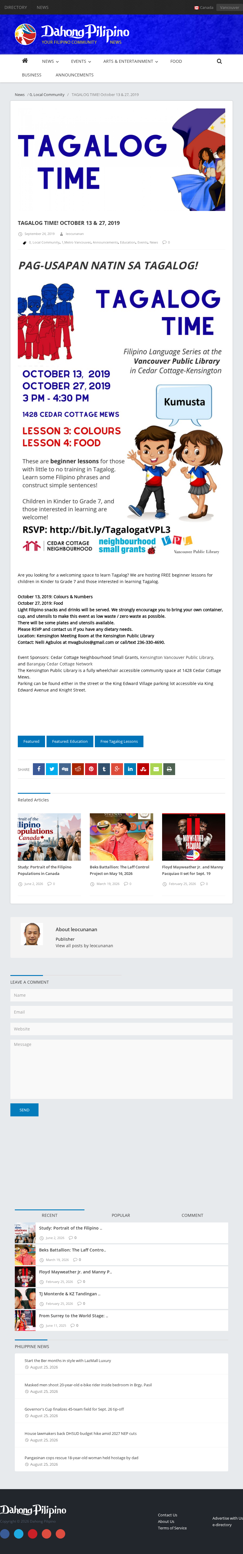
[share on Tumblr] (104, 769)
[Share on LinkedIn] (130, 769)
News (43, 7)
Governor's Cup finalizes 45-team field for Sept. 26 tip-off (74, 1409)
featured (31, 741)
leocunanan (75, 233)
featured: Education (70, 741)
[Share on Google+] (117, 769)
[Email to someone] (156, 769)
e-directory (222, 1524)
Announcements (105, 242)
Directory (15, 7)
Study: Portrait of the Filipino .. (70, 1228)
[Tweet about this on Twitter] (52, 769)
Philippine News (32, 1346)
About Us (166, 1521)
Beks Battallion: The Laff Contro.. (72, 1250)
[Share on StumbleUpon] (143, 769)
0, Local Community (47, 94)
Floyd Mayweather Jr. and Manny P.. (75, 1272)
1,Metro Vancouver (76, 242)
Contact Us (167, 1515)
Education (127, 242)
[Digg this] (65, 769)
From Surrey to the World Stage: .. (73, 1315)
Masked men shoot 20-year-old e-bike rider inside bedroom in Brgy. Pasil (88, 1384)
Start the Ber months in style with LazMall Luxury (68, 1360)
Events (143, 242)
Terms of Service (172, 1528)
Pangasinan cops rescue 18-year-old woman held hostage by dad (81, 1457)
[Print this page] (169, 769)
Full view (214, 210)
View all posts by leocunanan (84, 945)
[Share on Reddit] (78, 769)
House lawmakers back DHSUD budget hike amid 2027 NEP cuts (81, 1433)
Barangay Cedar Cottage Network (59, 664)
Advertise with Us (227, 1518)
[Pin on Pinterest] (91, 769)
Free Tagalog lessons (119, 741)
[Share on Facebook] (39, 769)
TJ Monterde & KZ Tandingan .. (69, 1294)
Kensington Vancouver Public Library (176, 657)
